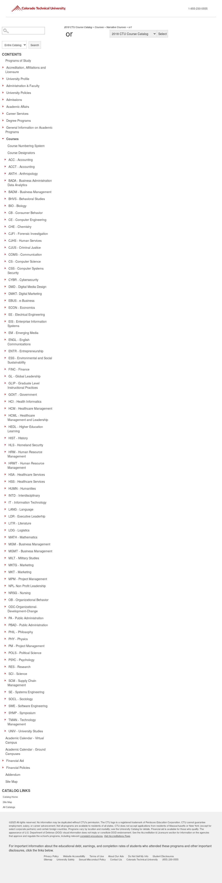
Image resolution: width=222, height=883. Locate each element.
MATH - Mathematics (22, 537)
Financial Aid (15, 760)
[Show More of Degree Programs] (4, 120)
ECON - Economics (21, 307)
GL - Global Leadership (24, 376)
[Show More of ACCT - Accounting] (6, 166)
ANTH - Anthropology (23, 173)
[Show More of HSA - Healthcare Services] (6, 474)
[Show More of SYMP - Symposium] (6, 712)
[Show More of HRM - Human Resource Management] (6, 451)
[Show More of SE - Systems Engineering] (6, 691)
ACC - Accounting (20, 159)
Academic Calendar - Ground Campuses (25, 751)
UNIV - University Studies (25, 731)
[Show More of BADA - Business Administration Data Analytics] (6, 180)
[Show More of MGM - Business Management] (6, 544)
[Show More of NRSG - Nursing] (6, 592)
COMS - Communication (25, 254)
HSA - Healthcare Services (26, 474)
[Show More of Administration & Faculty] (4, 85)
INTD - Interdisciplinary (24, 495)
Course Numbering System (26, 146)
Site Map (11, 781)
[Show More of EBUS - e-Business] (6, 300)
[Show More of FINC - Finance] (6, 369)
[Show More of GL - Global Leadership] (6, 376)
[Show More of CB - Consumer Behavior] (6, 212)
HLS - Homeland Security (25, 445)
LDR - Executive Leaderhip (26, 516)
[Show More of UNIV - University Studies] (6, 731)
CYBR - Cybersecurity (23, 279)
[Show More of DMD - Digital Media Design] (6, 286)
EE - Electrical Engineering (26, 314)
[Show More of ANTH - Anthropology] (6, 173)
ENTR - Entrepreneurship (25, 351)
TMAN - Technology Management (22, 722)
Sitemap (48, 859)
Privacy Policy (51, 856)
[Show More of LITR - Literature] (6, 523)
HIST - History (18, 438)
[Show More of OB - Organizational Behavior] (6, 599)
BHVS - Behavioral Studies (26, 199)
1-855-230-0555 (197, 8)
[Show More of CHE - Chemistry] (6, 226)
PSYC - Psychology (21, 660)
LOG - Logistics (18, 530)
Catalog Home (10, 796)
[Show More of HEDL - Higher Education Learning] (6, 426)
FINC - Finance (18, 369)
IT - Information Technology (27, 502)
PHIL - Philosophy (20, 632)
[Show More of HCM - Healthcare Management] (6, 408)
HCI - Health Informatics (24, 401)
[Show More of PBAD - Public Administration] (6, 625)
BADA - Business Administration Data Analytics (30, 182)
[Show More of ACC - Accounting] (6, 159)
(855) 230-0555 (170, 859)
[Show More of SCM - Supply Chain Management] (6, 680)
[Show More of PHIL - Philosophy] (6, 631)
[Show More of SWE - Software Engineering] (6, 705)
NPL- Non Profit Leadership (27, 586)
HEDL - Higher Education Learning (25, 428)
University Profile (17, 79)
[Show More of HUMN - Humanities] (6, 488)
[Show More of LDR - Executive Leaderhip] (6, 516)
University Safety (66, 859)
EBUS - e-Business (21, 300)
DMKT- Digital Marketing (25, 293)
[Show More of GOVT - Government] (6, 394)
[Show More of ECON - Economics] (6, 307)
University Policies (18, 92)
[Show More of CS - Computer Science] (6, 261)
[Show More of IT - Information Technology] (6, 502)
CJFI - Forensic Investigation (28, 233)
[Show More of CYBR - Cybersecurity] (6, 279)
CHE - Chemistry (19, 226)
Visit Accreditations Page (117, 836)
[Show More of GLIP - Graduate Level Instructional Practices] (6, 383)
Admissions (14, 99)
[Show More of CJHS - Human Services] (6, 240)
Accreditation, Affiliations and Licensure (25, 69)
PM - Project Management (26, 646)
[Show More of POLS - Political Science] (6, 652)
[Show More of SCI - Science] (6, 673)
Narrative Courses (116, 27)
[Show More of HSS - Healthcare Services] (6, 481)
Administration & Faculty (22, 85)
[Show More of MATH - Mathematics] (6, 537)
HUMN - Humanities (22, 488)
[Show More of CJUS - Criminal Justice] (6, 247)
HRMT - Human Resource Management (26, 465)
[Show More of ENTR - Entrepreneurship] (6, 351)
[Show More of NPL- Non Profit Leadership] (6, 585)
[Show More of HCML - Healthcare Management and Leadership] (6, 415)
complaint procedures (91, 836)
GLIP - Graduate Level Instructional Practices (23, 385)
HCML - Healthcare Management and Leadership (28, 417)
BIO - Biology (17, 206)
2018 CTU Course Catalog (78, 27)
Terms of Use (97, 856)
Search (35, 45)
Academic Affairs (17, 106)
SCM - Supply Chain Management (22, 682)
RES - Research (19, 666)
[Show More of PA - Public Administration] (6, 618)
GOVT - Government (22, 394)
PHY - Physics (18, 639)
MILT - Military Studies (23, 558)
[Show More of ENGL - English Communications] (6, 339)
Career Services (17, 113)
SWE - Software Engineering (27, 706)
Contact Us (116, 859)
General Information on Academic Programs (28, 129)
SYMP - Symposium (22, 713)
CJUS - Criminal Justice (24, 247)
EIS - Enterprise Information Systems (27, 323)
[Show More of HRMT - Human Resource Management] (6, 463)
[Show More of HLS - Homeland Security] (6, 444)
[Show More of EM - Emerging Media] (6, 332)
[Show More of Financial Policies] (4, 767)
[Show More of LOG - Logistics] (6, 530)
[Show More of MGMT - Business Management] (6, 551)
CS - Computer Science (24, 261)
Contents (11, 54)
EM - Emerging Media (23, 332)
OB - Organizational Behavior (28, 600)
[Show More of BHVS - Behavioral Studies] (6, 198)
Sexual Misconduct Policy (92, 859)
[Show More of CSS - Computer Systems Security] (6, 268)
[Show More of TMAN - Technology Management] (6, 719)
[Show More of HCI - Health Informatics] (6, 401)
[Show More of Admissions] (4, 99)
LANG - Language (20, 509)
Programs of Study (18, 60)
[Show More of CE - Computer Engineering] (6, 219)
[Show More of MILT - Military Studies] (6, 558)
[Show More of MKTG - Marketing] (6, 565)
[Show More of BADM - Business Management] (6, 191)
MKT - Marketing (19, 572)
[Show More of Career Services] (4, 113)
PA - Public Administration (26, 618)
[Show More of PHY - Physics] (6, 638)
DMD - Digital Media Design (27, 286)
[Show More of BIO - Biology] (6, 205)
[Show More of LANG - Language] (6, 509)
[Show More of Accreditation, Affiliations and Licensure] (4, 67)
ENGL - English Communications (19, 341)
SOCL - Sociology (20, 699)
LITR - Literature (19, 523)
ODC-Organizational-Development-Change (23, 608)
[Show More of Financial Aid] (4, 760)
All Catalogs (9, 807)
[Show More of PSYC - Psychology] (6, 659)
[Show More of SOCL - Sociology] (6, 698)
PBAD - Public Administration (28, 625)
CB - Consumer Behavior (25, 212)
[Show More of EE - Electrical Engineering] (6, 314)
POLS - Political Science (24, 653)
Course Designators (21, 152)
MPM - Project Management (27, 579)
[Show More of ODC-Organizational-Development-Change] (6, 606)
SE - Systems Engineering (26, 692)
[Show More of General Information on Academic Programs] (4, 127)
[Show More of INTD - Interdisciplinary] (6, 495)
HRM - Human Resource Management (25, 454)
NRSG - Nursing (19, 593)
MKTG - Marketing (21, 565)
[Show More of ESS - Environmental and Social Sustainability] (6, 358)
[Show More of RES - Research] (6, 666)
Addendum (12, 774)
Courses (12, 139)
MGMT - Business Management (30, 551)
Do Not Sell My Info (138, 856)
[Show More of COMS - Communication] (6, 254)
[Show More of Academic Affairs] (4, 106)
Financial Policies (18, 767)
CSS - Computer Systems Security (26, 270)
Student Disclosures (163, 856)
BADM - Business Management (29, 192)
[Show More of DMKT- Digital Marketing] (6, 293)
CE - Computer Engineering (27, 219)
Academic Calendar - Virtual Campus (24, 740)
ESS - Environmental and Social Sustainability (30, 360)
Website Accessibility (74, 856)
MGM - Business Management (29, 544)
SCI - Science (17, 673)
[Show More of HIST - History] (6, 438)
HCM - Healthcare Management (30, 408)
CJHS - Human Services (25, 240)
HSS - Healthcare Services (26, 481)
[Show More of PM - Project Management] (6, 645)
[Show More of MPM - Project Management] (6, 578)
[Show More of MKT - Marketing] (6, 571)
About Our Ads (116, 856)
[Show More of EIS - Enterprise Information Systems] (6, 321)
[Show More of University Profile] (4, 78)
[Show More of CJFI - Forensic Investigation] (6, 233)
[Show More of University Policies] (4, 92)
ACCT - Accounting (21, 166)
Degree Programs (18, 120)
